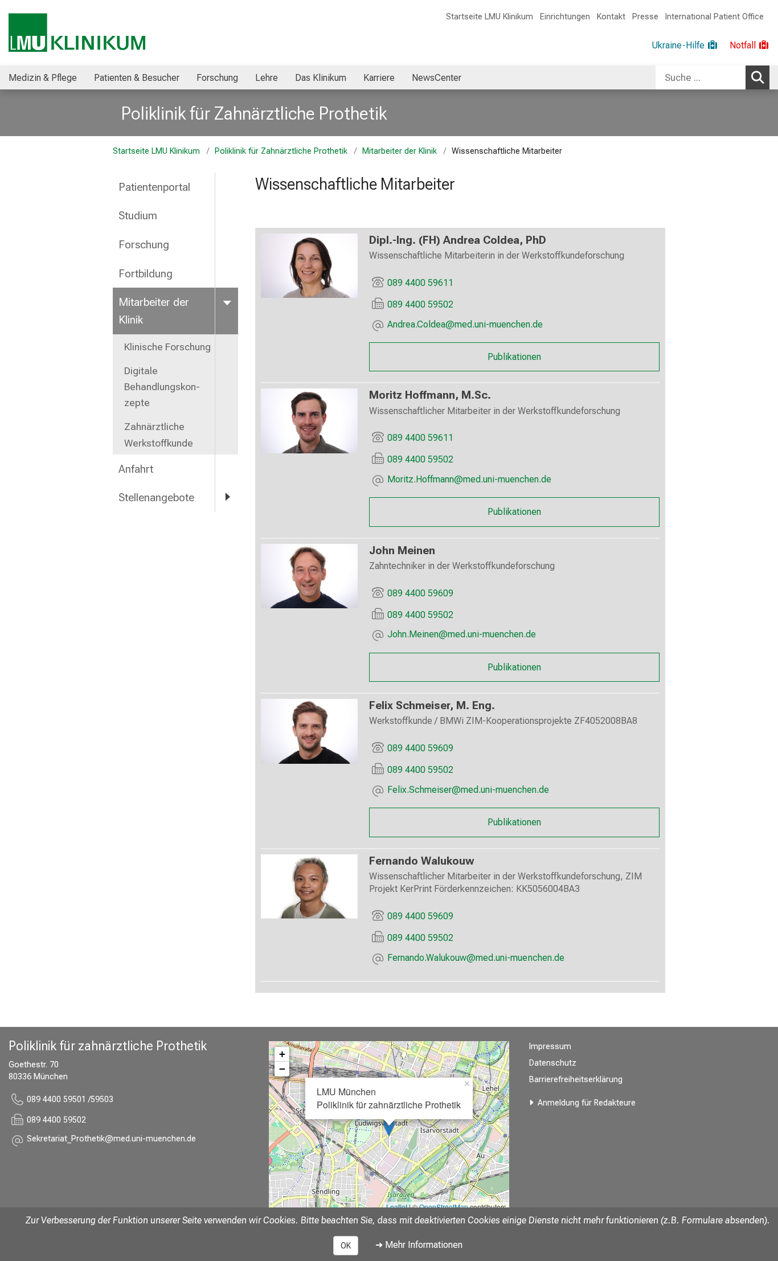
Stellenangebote (156, 497)
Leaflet (396, 1206)
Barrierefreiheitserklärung (576, 1079)
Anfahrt (135, 469)
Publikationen (514, 356)
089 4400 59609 (420, 593)
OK (346, 1245)
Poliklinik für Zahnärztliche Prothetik (254, 113)
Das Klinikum (320, 77)
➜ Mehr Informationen (418, 1244)
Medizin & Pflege (43, 77)
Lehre (266, 77)
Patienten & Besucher (136, 77)
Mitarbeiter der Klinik (399, 151)
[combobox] (712, 77)
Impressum (550, 1046)
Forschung (217, 77)
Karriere (379, 77)
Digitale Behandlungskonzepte (162, 386)
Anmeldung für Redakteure (587, 1103)
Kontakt (611, 17)
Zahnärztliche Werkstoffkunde (158, 434)
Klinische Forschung (167, 347)
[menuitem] (43, 77)
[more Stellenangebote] (226, 497)
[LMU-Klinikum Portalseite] (77, 32)
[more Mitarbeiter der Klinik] (226, 301)
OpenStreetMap (443, 1206)
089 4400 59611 (420, 282)
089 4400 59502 (420, 304)
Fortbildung (145, 273)
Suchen (757, 77)
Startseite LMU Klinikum (489, 17)
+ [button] (282, 1054)
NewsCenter (436, 77)
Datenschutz (552, 1063)
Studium (137, 215)
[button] (465, 325)
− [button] (282, 1069)
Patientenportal (154, 187)
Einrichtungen (565, 17)
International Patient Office (714, 17)
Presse (645, 17)
